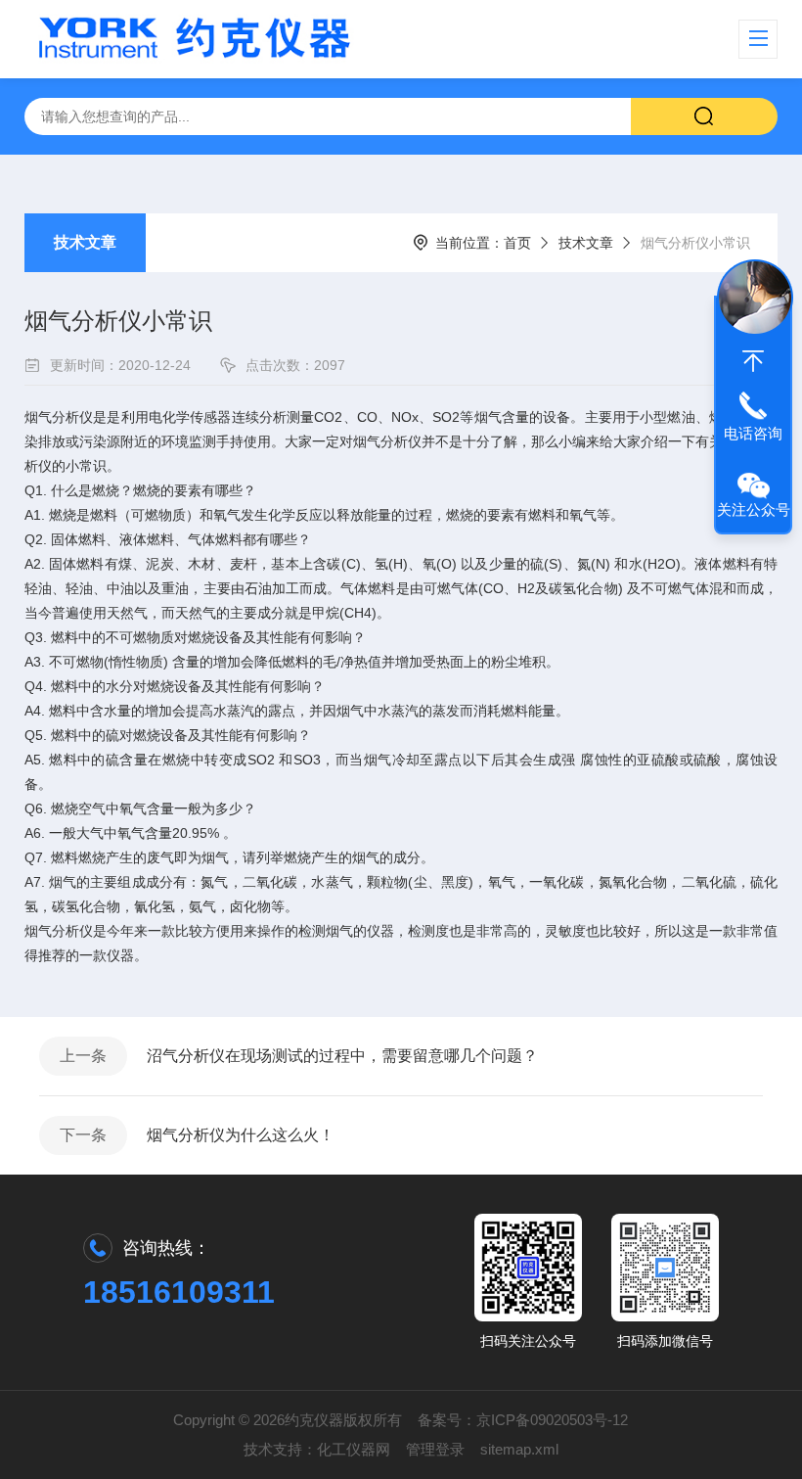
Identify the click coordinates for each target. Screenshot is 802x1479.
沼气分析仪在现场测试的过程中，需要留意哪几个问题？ (342, 1055)
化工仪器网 (353, 1449)
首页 (517, 243)
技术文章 (85, 242)
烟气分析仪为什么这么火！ (240, 1135)
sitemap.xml (519, 1449)
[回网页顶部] (753, 361)
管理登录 (435, 1449)
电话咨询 (753, 433)
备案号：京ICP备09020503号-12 (523, 1419)
